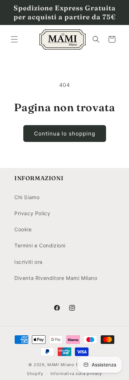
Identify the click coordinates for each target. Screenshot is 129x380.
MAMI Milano (61, 364)
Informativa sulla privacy (76, 373)
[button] (14, 39)
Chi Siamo (26, 197)
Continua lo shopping (64, 133)
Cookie (23, 229)
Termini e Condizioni (40, 245)
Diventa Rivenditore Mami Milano (55, 278)
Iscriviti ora (28, 262)
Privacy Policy (32, 213)
